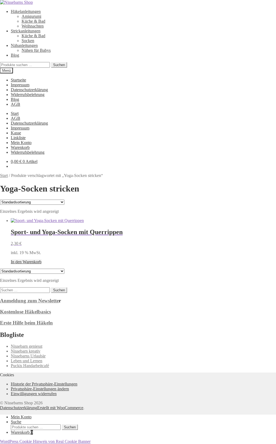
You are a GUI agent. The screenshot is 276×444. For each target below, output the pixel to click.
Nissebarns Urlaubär (28, 356)
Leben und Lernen (26, 360)
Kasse (16, 133)
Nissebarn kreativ (25, 351)
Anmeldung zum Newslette (29, 300)
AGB (15, 104)
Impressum (20, 85)
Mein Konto (21, 142)
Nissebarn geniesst (26, 346)
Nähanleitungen (24, 45)
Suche (16, 421)
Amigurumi (31, 16)
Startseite (18, 80)
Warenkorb (20, 147)
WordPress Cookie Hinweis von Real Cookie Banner (45, 441)
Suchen (59, 65)
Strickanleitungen (25, 31)
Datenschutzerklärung (29, 89)
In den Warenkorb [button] (26, 261)
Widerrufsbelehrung (27, 94)
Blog (15, 55)
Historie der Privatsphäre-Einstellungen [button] (44, 384)
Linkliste (18, 137)
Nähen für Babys (36, 50)
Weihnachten (33, 26)
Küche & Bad (33, 21)
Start (15, 113)
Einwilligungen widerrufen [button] (34, 393)
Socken (28, 40)
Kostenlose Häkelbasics (25, 312)
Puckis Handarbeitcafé (30, 365)
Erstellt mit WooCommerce (60, 407)
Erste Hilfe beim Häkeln (26, 323)
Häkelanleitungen (26, 11)
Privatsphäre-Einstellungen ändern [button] (40, 389)
